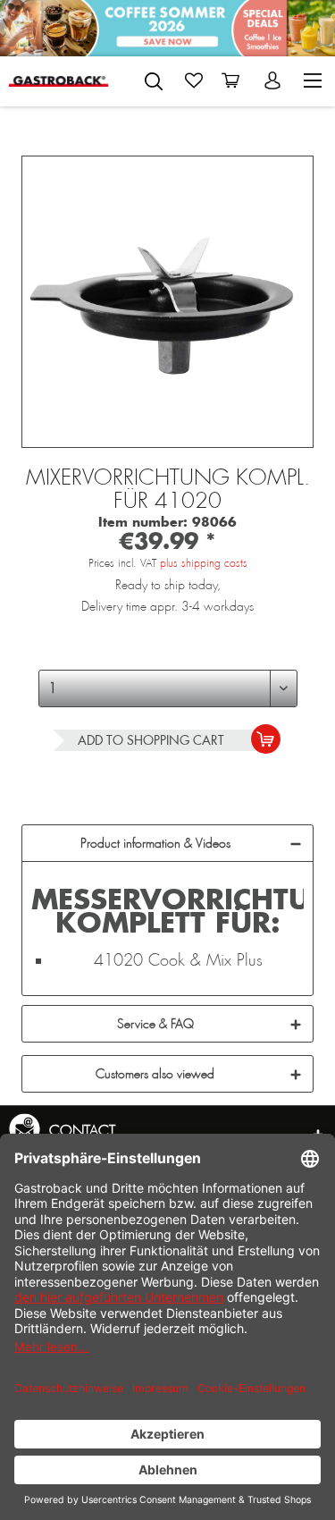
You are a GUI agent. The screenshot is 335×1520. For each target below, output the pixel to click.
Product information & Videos (155, 843)
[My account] (274, 80)
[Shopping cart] (234, 80)
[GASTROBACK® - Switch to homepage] (58, 81)
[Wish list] (194, 80)
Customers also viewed (155, 1074)
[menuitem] (154, 77)
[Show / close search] (154, 81)
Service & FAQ (155, 1024)
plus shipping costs (203, 563)
